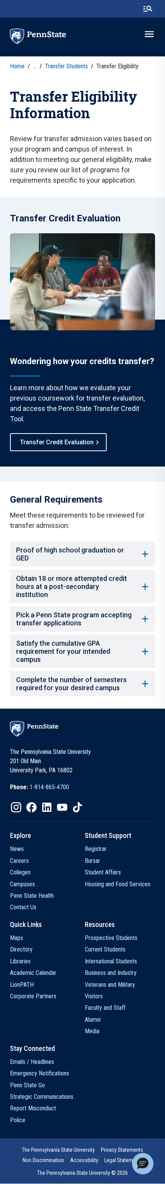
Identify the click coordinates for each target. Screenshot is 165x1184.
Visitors (94, 996)
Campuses (22, 884)
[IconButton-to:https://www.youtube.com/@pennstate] (62, 807)
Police (17, 1120)
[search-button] (147, 9)
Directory (21, 949)
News (17, 849)
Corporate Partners (33, 996)
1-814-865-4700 (49, 787)
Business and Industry (111, 972)
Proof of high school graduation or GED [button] (70, 554)
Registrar (96, 849)
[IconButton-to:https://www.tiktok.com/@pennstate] (77, 807)
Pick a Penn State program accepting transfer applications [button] (74, 619)
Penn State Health (32, 895)
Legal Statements (123, 1160)
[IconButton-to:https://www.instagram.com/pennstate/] (16, 807)
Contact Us (23, 907)
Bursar (92, 860)
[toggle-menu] (149, 34)
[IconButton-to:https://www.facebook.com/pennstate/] (31, 807)
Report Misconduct (33, 1108)
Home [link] (17, 66)
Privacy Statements (122, 1150)
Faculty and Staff (105, 1007)
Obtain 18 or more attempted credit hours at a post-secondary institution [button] (71, 586)
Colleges (20, 872)
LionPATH (22, 984)
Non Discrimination (43, 1160)
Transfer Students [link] (66, 66)
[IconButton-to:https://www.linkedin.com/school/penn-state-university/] (47, 807)
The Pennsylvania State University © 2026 (82, 1173)
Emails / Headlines (32, 1061)
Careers (19, 860)
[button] (142, 1163)
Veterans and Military (110, 984)
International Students (111, 961)
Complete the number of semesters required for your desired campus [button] (71, 684)
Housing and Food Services (117, 884)
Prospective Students (111, 938)
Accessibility (84, 1160)
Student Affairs (103, 872)
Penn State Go (27, 1085)
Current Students (105, 949)
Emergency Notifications (39, 1073)
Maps (16, 938)
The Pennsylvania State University (58, 1150)
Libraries (20, 961)
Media (92, 1031)
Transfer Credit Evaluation (57, 442)
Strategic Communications (41, 1096)
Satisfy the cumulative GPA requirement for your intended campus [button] (63, 651)
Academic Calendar (33, 972)
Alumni (93, 1019)
